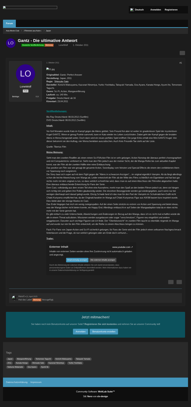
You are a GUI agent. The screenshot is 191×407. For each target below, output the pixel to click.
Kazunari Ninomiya (56, 363)
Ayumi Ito (44, 367)
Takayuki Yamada (83, 359)
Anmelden (155, 9)
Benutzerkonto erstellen (103, 331)
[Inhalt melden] (171, 282)
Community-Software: (95, 391)
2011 (9, 363)
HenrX (21, 296)
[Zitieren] (179, 282)
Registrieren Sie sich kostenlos (100, 324)
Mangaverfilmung (24, 359)
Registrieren (171, 9)
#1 (181, 63)
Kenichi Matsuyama (63, 359)
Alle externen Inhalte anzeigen (102, 260)
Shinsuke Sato (61, 81)
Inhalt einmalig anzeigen (77, 260)
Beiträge (15, 97)
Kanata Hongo (22, 363)
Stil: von (95, 396)
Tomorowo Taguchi (43, 359)
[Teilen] (182, 53)
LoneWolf (63, 45)
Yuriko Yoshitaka (75, 363)
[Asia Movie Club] (30, 10)
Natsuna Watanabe (15, 367)
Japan (10, 359)
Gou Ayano (32, 367)
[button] (138, 9)
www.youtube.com (121, 247)
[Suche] (183, 9)
